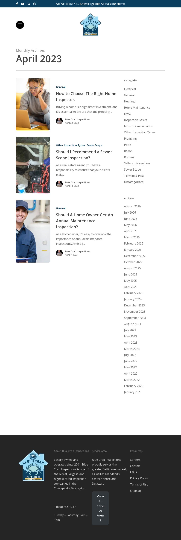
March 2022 (132, 380)
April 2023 (130, 342)
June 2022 (130, 361)
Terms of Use (139, 484)
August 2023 (132, 324)
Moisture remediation (138, 126)
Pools (128, 145)
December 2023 (134, 305)
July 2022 (130, 355)
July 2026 (130, 212)
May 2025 (130, 281)
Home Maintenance (137, 108)
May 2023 (130, 336)
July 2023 (130, 330)
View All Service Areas (100, 508)
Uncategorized (134, 182)
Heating (129, 101)
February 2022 (133, 386)
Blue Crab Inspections (77, 119)
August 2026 (132, 206)
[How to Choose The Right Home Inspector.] (33, 104)
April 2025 (130, 287)
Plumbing (130, 138)
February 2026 (133, 243)
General (61, 87)
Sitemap (135, 491)
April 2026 (130, 231)
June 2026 (130, 219)
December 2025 (134, 256)
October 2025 (133, 262)
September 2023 (135, 318)
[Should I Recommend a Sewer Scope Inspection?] (33, 165)
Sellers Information (137, 163)
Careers (135, 460)
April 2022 (130, 373)
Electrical (130, 89)
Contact (135, 466)
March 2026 (132, 237)
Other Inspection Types (70, 145)
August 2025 (132, 268)
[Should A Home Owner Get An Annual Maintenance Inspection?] (33, 231)
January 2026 (132, 250)
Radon (128, 151)
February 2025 (133, 293)
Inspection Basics (135, 120)
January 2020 (132, 392)
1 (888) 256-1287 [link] (65, 507)
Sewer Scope (94, 145)
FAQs (133, 472)
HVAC (128, 114)
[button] (20, 25)
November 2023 (134, 312)
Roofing (129, 157)
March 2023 (132, 349)
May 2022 (130, 367)
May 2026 (130, 225)
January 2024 (132, 299)
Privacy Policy (139, 478)
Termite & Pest (134, 176)
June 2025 (130, 274)
